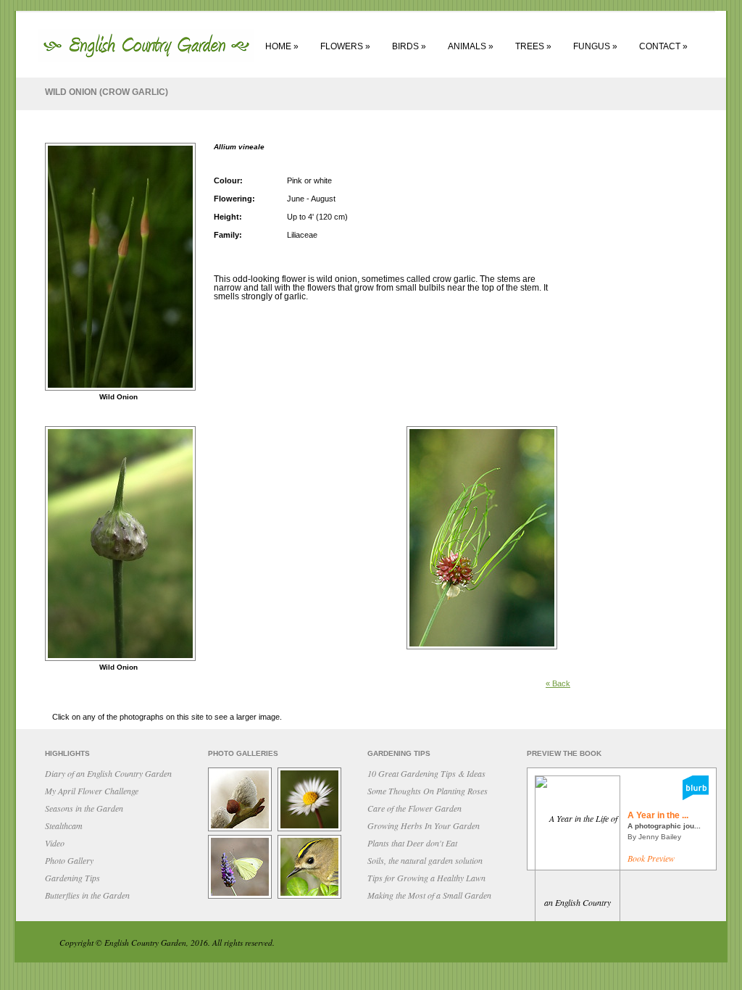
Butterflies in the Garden (87, 895)
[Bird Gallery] (311, 897)
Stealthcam (64, 825)
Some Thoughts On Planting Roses (427, 790)
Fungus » (595, 46)
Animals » (470, 46)
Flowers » (345, 46)
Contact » (663, 46)
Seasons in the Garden (84, 808)
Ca (414, 808)
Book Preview (651, 858)
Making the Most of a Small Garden (429, 895)
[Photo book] (696, 796)
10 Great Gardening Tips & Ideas (426, 773)
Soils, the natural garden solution (425, 860)
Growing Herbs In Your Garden (423, 825)
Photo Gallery (69, 860)
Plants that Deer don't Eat (412, 843)
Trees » (533, 46)
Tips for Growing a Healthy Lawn (426, 877)
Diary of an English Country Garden (108, 773)
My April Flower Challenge (91, 790)
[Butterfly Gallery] (241, 897)
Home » (282, 46)
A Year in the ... (658, 815)
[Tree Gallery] (241, 830)
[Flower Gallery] (311, 830)
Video (54, 843)
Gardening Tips (72, 877)
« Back (558, 683)
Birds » (409, 46)
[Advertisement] (654, 356)
